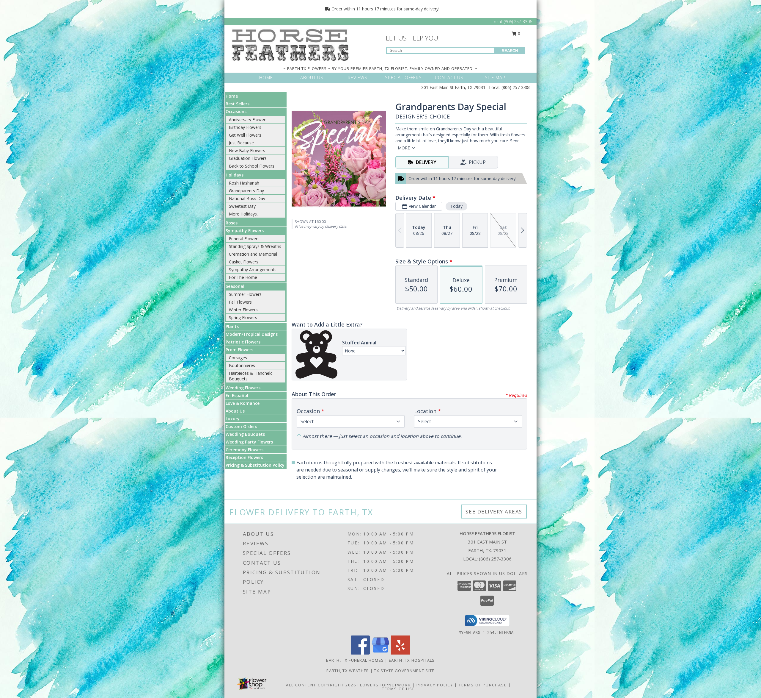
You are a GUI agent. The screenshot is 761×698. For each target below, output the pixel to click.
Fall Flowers (240, 302)
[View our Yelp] (400, 653)
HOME (266, 77)
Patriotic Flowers (243, 342)
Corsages (238, 357)
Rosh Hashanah (244, 183)
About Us (235, 411)
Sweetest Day (242, 206)
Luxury (233, 418)
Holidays (234, 175)
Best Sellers (237, 104)
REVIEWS (357, 77)
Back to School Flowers (251, 166)
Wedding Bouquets (245, 434)
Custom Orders (241, 426)
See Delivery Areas (494, 511)
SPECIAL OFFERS (403, 77)
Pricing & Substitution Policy (255, 465)
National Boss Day (247, 198)
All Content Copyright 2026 (321, 685)
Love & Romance (243, 403)
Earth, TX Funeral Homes (355, 660)
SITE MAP (495, 77)
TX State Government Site (404, 670)
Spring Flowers (243, 317)
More (404, 148)
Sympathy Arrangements (252, 269)
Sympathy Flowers (245, 230)
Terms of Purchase (483, 685)
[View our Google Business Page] (380, 653)
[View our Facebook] (360, 653)
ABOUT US (311, 77)
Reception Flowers (244, 457)
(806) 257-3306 (518, 21)
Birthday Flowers (245, 127)
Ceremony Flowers (244, 449)
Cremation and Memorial (253, 254)
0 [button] (518, 33)
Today (456, 206)
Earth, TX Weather (347, 670)
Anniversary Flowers (248, 119)
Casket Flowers (243, 262)
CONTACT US (449, 77)
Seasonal (235, 286)
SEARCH (510, 51)
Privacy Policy (434, 685)
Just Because (241, 143)
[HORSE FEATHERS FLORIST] (290, 44)
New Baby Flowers (247, 150)
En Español (237, 395)
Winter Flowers (243, 310)
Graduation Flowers (248, 158)
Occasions (236, 111)
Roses (232, 223)
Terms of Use (398, 688)
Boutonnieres (242, 365)
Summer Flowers (245, 294)
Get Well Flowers (245, 135)
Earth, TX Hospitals (412, 660)
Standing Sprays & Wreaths (255, 246)
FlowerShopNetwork (384, 685)
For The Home (243, 277)
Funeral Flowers (244, 238)
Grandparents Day (246, 190)
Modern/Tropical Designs (252, 334)
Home (232, 96)
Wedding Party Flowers (249, 442)
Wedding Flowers (243, 388)
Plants (232, 326)
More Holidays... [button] (244, 214)
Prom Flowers (239, 349)
